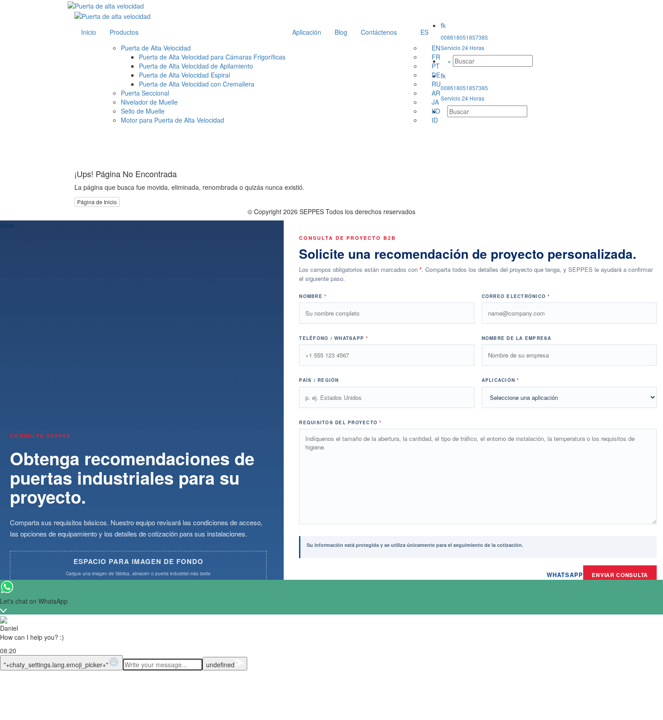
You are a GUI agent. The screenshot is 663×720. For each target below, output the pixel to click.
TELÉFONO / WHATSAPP (333, 338)
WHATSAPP (565, 574)
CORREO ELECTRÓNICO (516, 296)
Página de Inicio (97, 202)
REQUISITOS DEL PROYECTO (340, 422)
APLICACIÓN (501, 380)
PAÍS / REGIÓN (319, 380)
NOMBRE (313, 296)
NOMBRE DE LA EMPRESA (517, 338)
